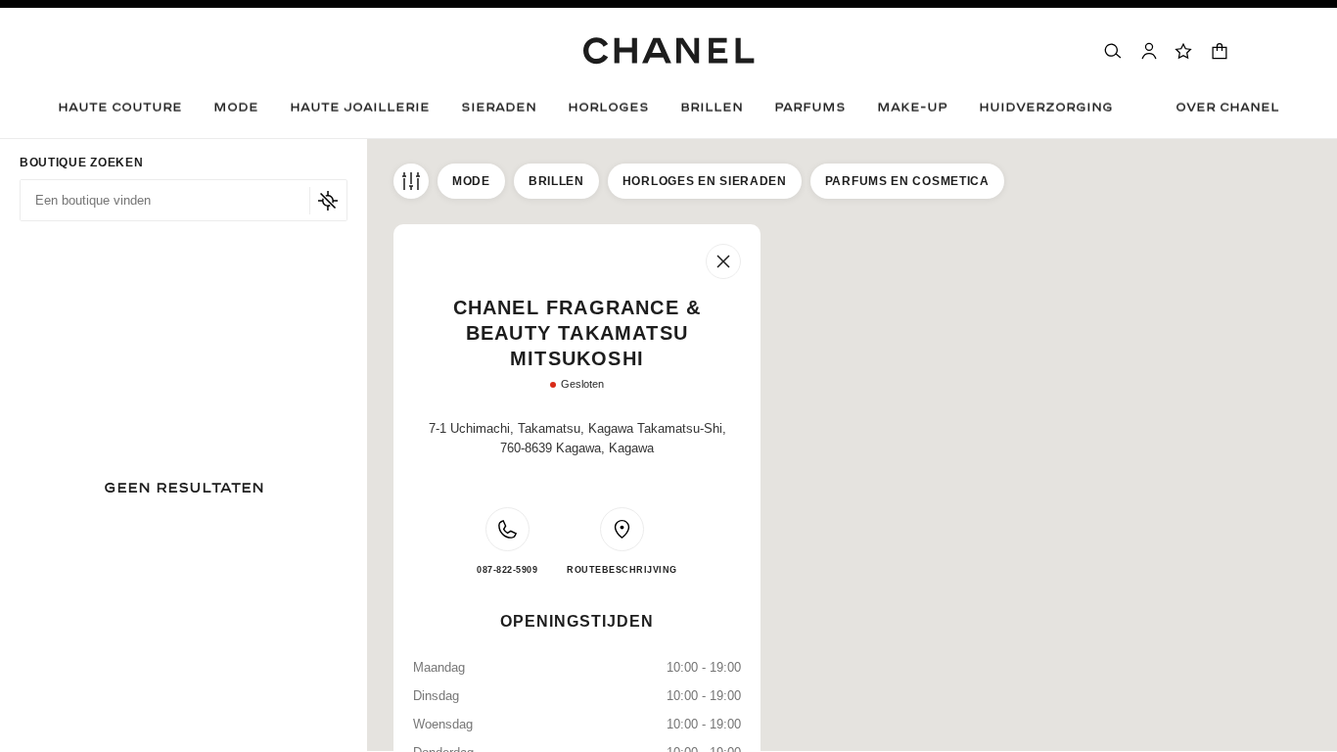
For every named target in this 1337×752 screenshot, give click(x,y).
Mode (471, 181)
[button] (235, 112)
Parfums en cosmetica (907, 181)
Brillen (556, 181)
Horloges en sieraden (704, 181)
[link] (1184, 51)
